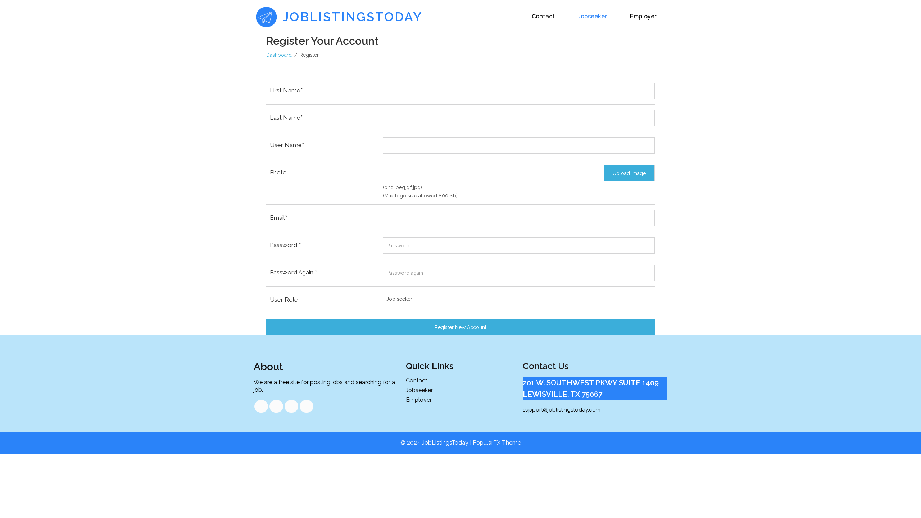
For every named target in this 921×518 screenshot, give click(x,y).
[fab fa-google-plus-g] (291, 406)
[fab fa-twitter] (276, 406)
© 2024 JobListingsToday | (436, 442)
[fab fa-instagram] (306, 406)
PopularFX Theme (497, 442)
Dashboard (279, 55)
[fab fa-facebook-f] (261, 406)
